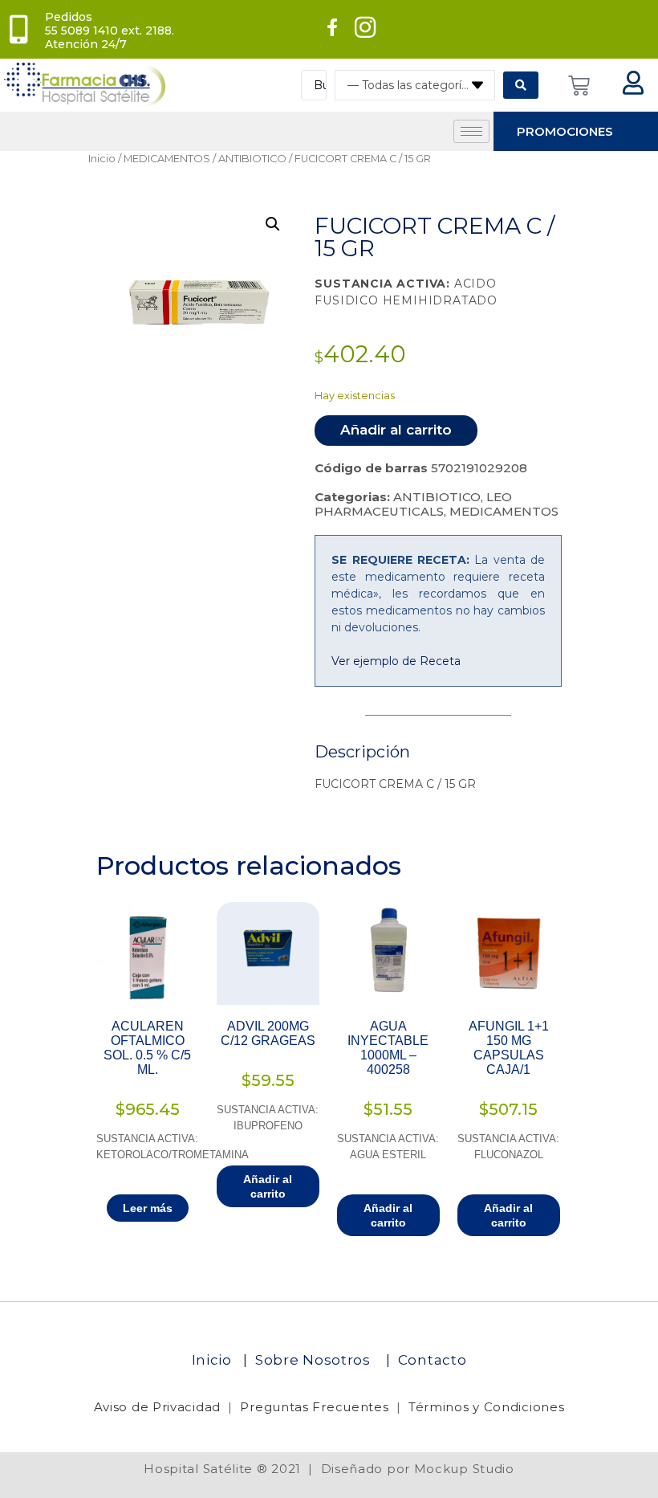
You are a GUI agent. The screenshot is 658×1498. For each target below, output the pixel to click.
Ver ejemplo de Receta (396, 661)
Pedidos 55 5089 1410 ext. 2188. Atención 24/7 (109, 30)
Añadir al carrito (396, 430)
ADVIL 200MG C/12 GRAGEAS (268, 1033)
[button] (272, 224)
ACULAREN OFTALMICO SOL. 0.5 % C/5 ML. (147, 1047)
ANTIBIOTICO (252, 159)
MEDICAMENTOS (167, 159)
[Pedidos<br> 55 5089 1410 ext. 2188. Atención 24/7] (18, 29)
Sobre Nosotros (315, 1360)
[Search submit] (520, 85)
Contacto (432, 1360)
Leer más (148, 1208)
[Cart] (579, 85)
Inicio (102, 159)
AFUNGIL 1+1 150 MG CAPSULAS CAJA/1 (509, 1047)
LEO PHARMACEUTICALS (413, 504)
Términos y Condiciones (486, 1406)
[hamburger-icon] (471, 131)
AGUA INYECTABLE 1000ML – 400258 (388, 1047)
